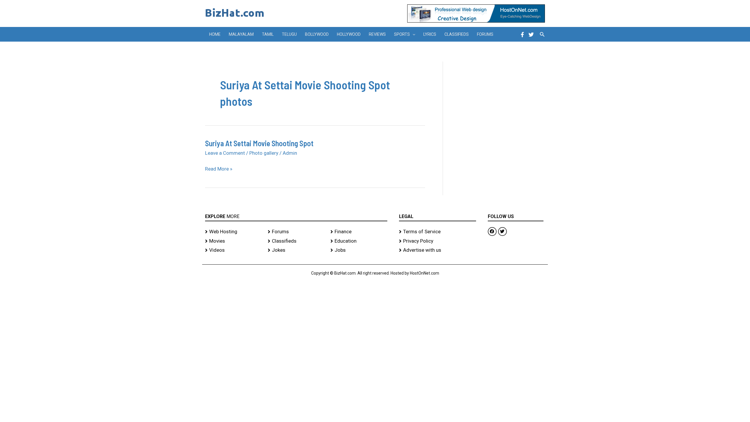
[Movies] (233, 241)
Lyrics (429, 34)
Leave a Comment (225, 153)
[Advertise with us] (437, 250)
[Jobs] (358, 250)
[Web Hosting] (233, 231)
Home (215, 34)
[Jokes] (296, 250)
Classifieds (456, 34)
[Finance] (358, 231)
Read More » (218, 169)
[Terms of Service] (437, 231)
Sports (402, 34)
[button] (412, 34)
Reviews (377, 34)
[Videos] (233, 250)
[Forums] (296, 231)
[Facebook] (522, 34)
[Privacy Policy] (437, 241)
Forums (485, 34)
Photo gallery (263, 153)
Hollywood (349, 34)
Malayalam (241, 34)
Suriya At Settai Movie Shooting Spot (259, 143)
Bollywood (317, 34)
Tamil (268, 34)
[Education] (358, 241)
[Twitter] (531, 34)
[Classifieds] (296, 241)
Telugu (289, 34)
